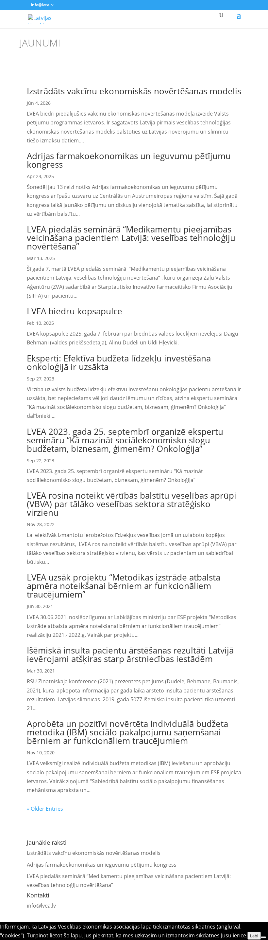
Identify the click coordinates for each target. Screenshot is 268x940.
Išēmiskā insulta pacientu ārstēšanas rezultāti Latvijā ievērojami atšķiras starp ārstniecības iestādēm (130, 654)
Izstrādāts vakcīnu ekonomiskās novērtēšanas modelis (134, 91)
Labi (254, 936)
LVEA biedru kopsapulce (74, 311)
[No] (263, 937)
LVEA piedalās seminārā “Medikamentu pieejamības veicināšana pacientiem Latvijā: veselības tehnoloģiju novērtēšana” (131, 237)
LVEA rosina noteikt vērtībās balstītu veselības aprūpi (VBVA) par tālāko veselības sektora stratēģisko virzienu (131, 503)
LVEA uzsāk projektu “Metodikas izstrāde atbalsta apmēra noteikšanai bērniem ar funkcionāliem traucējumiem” (123, 585)
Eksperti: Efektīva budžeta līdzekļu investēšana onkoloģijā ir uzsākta (119, 362)
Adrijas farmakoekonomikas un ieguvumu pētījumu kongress (129, 160)
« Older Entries (45, 808)
